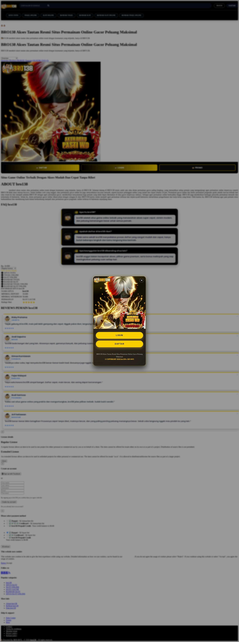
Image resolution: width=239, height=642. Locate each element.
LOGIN (119, 335)
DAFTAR (119, 344)
